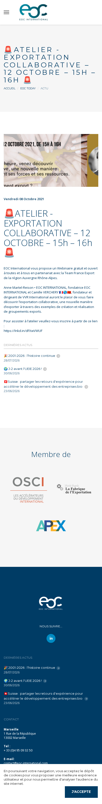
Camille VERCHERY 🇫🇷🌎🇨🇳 (51, 292)
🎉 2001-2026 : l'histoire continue (29, 356)
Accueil (9, 88)
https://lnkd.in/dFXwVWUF (23, 330)
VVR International (36, 297)
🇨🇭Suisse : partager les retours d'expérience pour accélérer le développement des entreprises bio (43, 384)
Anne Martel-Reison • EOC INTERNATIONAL (35, 287)
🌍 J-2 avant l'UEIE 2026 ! (23, 369)
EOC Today (28, 88)
